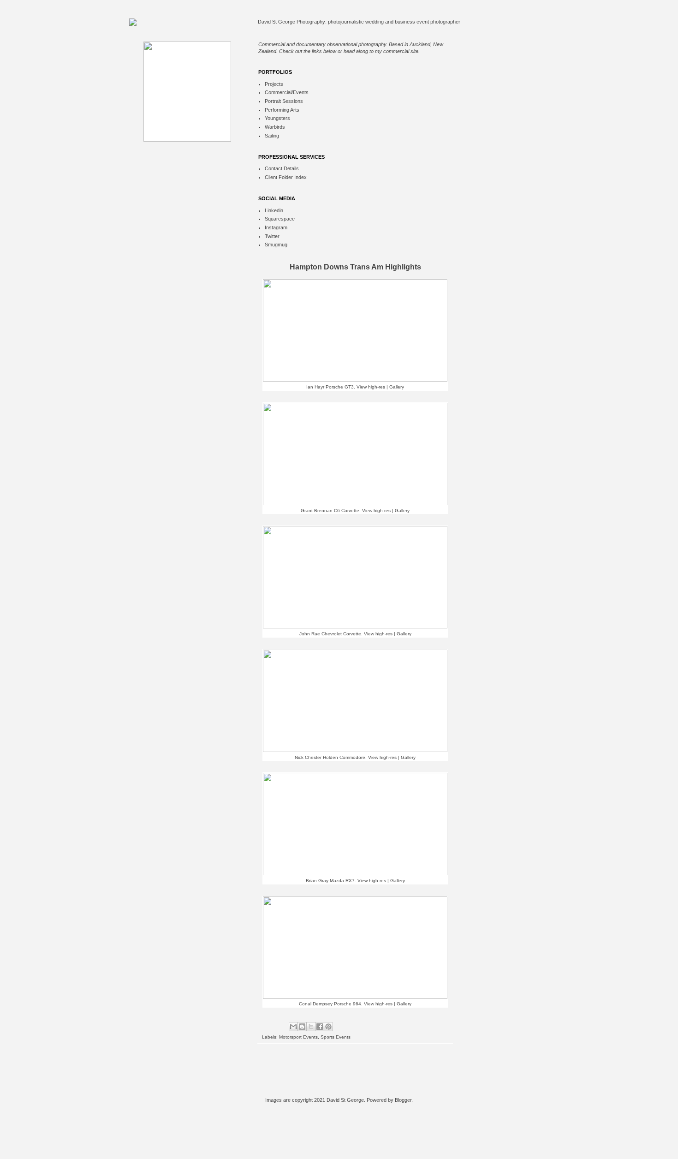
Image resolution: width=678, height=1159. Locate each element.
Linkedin (274, 210)
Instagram (276, 227)
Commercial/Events (287, 92)
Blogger (403, 1100)
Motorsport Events (298, 1037)
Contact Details (282, 168)
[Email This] (293, 1026)
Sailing (272, 135)
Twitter (272, 236)
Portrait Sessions (284, 101)
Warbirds (275, 127)
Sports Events (336, 1037)
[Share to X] (310, 1026)
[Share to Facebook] (319, 1026)
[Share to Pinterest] (328, 1026)
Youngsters (277, 118)
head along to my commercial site (381, 51)
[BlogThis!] (302, 1026)
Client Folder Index (286, 177)
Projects (274, 84)
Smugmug (276, 244)
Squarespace (280, 218)
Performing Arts (282, 110)
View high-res (371, 386)
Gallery (396, 386)
